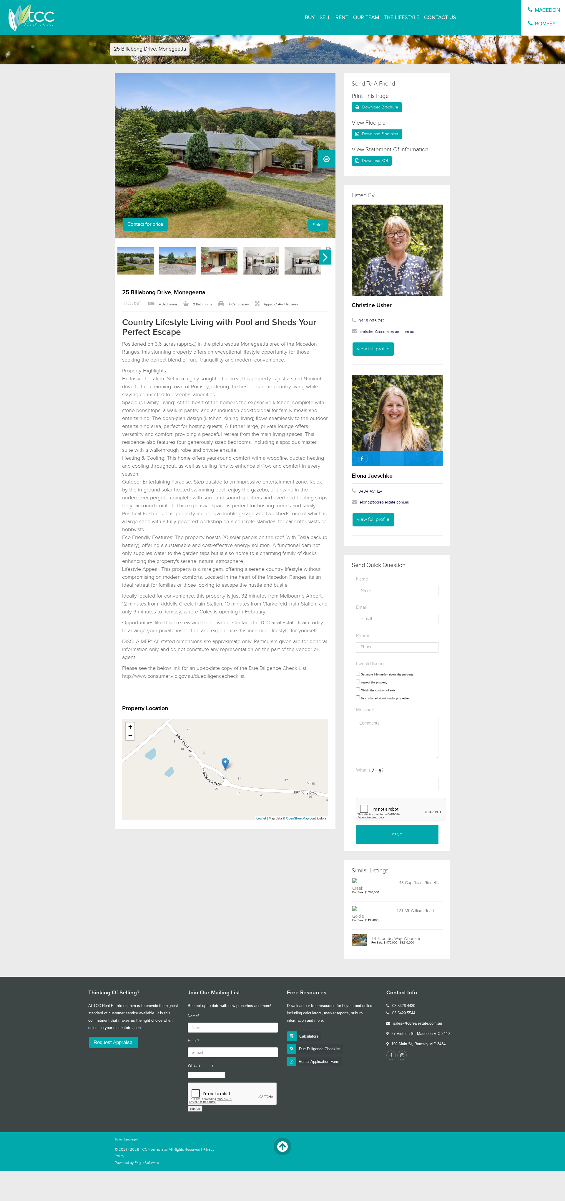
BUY (310, 17)
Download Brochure (380, 107)
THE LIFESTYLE (401, 17)
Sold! (318, 225)
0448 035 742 (371, 321)
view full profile (373, 349)
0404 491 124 (370, 491)
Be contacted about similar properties (385, 698)
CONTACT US (440, 17)
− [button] (130, 735)
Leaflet (261, 818)
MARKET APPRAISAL (487, 17)
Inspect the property (374, 682)
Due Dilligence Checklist (319, 1049)
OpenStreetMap (297, 818)
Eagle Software (146, 1163)
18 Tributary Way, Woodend (396, 938)
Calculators (308, 1036)
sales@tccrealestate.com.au (417, 1023)
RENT (341, 17)
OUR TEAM (366, 17)
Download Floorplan (380, 134)
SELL (325, 17)
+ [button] (130, 726)
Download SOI (375, 160)
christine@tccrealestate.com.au (387, 331)
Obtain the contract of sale (378, 690)
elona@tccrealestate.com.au (384, 502)
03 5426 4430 (403, 1005)
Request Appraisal (114, 1042)
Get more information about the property (387, 674)
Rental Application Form (319, 1061)
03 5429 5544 (403, 1013)
